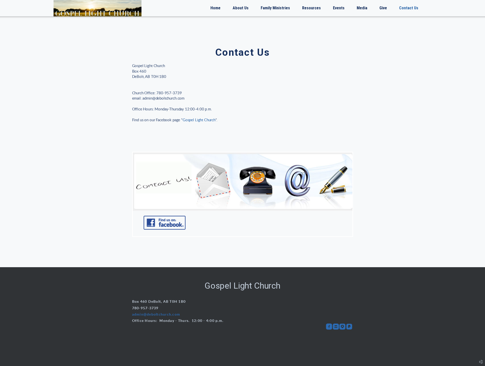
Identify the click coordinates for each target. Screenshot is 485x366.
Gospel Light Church (199, 120)
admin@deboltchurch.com (156, 314)
